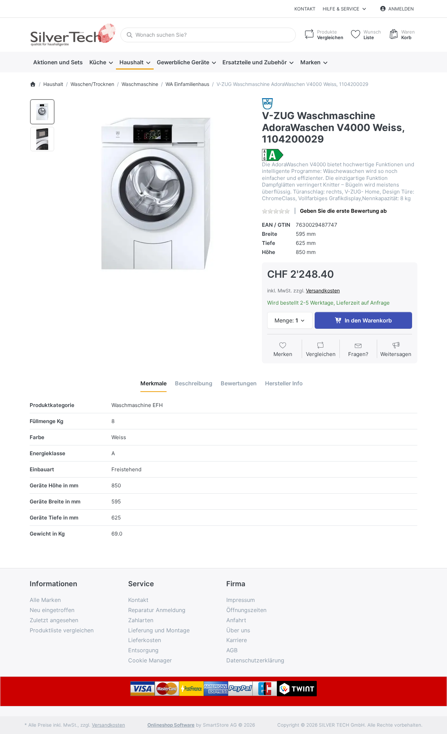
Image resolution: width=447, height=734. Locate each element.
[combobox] (208, 35)
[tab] (153, 383)
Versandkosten (323, 290)
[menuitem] (58, 62)
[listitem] (155, 193)
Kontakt (304, 9)
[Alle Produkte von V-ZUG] (267, 103)
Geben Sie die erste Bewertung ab (343, 211)
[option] (42, 112)
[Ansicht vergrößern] (155, 193)
